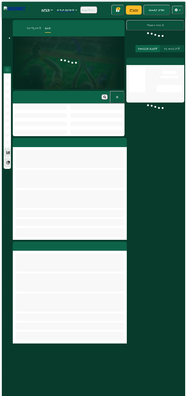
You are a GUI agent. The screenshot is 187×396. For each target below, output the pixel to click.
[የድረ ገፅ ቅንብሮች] (177, 10)
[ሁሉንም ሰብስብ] (117, 97)
